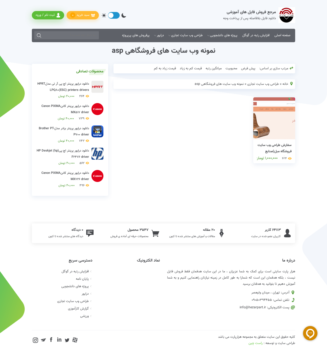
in (59, 340)
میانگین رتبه (214, 68)
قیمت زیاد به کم (165, 68)
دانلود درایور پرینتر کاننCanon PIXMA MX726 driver (65, 179)
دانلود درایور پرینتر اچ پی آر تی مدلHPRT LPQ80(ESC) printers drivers (63, 90)
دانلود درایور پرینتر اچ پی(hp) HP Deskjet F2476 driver (63, 157)
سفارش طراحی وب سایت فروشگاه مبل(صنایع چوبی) (275, 151)
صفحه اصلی (282, 35)
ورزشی (84, 316)
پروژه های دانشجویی (223, 35)
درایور (160, 35)
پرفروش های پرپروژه (136, 35)
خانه (285, 84)
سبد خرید (81, 15)
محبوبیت (231, 68)
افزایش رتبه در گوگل (256, 35)
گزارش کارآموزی (78, 308)
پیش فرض (248, 68)
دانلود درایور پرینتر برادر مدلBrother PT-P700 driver (64, 134)
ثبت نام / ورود (45, 15)
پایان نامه (82, 279)
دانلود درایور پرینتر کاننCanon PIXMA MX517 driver (65, 112)
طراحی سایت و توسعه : (271, 343)
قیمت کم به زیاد (191, 68)
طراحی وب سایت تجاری (187, 35)
